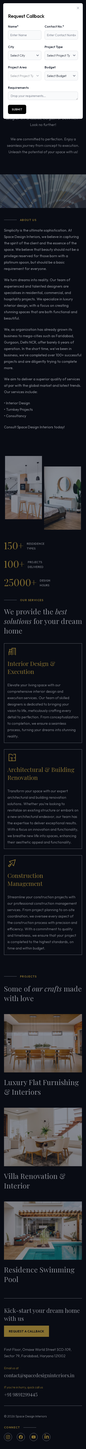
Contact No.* (54, 26)
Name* (13, 26)
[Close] (78, 8)
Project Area (17, 67)
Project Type (54, 47)
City (11, 47)
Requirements (18, 88)
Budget (50, 67)
